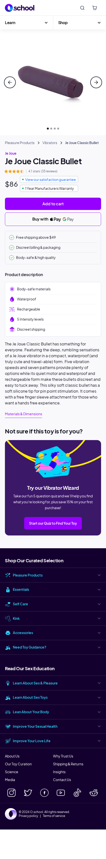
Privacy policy (28, 816)
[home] (20, 8)
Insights (59, 772)
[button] (26, 23)
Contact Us (62, 779)
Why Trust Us (63, 756)
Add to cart (53, 203)
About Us (12, 756)
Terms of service (54, 816)
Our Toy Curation (18, 764)
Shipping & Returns (68, 764)
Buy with (40, 219)
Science (11, 772)
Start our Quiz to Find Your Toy (53, 523)
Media (10, 779)
